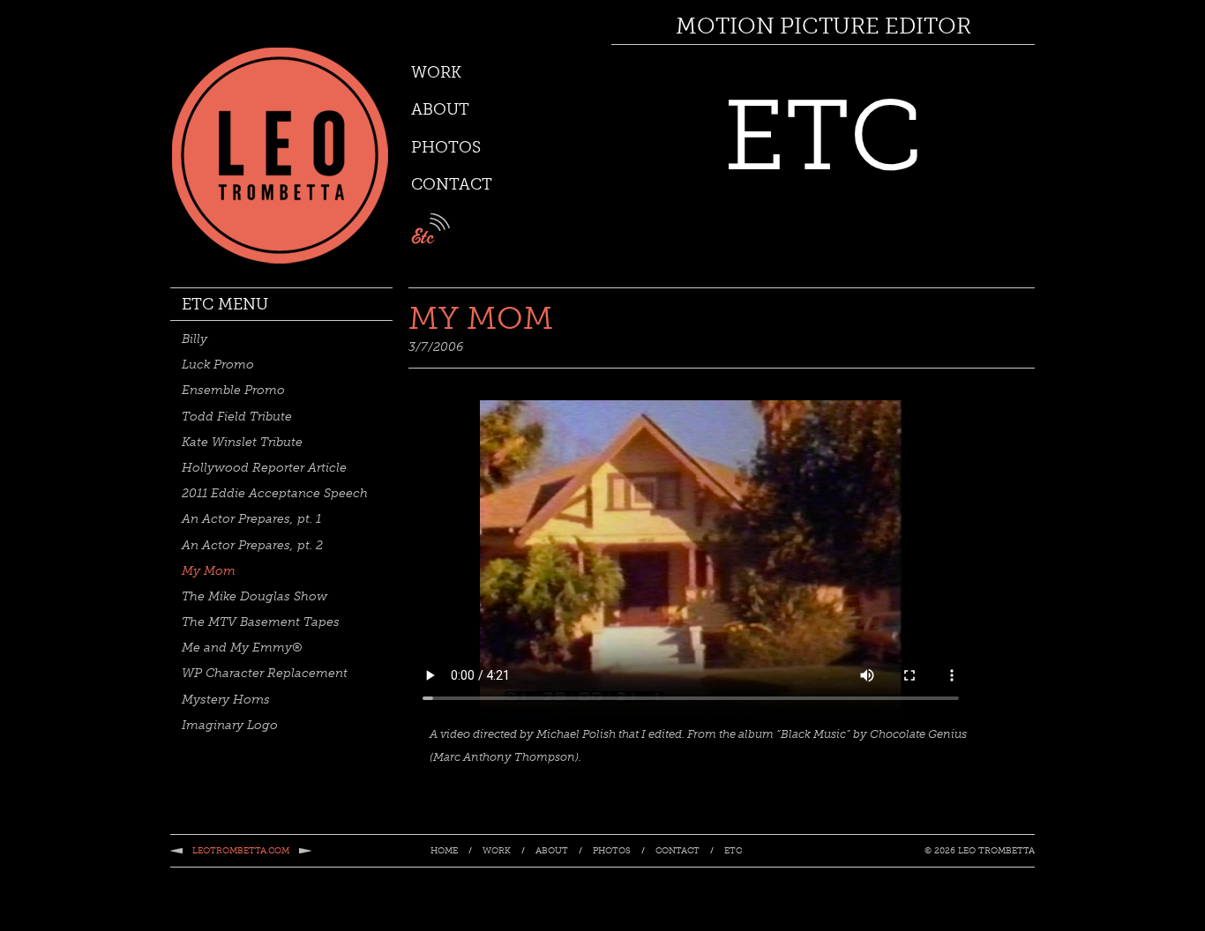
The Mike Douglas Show (254, 596)
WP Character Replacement (265, 673)
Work (436, 72)
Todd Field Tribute (237, 416)
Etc (733, 851)
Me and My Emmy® (242, 647)
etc (430, 228)
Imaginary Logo (230, 725)
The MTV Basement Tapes (261, 621)
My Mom (209, 570)
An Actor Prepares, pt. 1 (251, 518)
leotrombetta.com (240, 850)
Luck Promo (218, 364)
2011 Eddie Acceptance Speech (275, 493)
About (440, 109)
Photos (446, 147)
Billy (194, 338)
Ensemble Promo (233, 390)
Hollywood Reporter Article (264, 467)
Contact (451, 184)
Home (444, 851)
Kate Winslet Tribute (242, 442)
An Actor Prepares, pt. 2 (252, 545)
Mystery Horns (226, 699)
